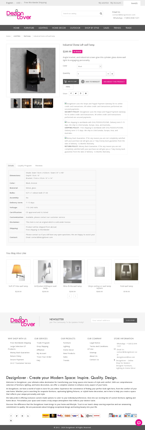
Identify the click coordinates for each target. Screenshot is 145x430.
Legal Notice (95, 343)
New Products (69, 353)
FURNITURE (29, 28)
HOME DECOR (59, 28)
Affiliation (40, 350)
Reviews (39, 165)
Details (11, 165)
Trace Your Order (44, 357)
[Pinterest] (22, 416)
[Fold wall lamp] (127, 272)
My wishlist (104, 3)
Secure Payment (17, 359)
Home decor (68, 350)
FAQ (38, 360)
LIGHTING (43, 28)
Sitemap (93, 352)
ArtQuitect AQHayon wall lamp (45, 287)
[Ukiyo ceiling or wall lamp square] (99, 272)
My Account (41, 353)
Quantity (66, 73)
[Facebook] (11, 416)
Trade (129, 28)
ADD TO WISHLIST (92, 82)
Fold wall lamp (126, 286)
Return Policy (15, 356)
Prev (69, 296)
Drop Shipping (42, 346)
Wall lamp (27, 36)
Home (8, 36)
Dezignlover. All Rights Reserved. (78, 427)
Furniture (67, 343)
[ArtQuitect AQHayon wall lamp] (45, 272)
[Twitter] (17, 416)
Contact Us (94, 359)
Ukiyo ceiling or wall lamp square (99, 287)
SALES (106, 28)
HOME (16, 28)
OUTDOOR (75, 28)
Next (76, 296)
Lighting (66, 346)
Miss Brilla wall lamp (72, 286)
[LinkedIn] (28, 416)
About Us (93, 356)
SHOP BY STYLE (92, 28)
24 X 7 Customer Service (20, 363)
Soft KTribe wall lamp (18, 286)
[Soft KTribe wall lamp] (18, 272)
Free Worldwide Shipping (20, 343)
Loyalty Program (25, 165)
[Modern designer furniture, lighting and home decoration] (32, 14)
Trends (117, 28)
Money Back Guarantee (19, 352)
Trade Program (43, 343)
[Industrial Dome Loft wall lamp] (33, 70)
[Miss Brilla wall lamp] (72, 272)
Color (65, 66)
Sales (65, 357)
